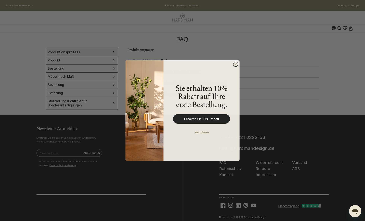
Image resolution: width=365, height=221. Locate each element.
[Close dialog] (235, 64)
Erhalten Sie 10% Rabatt (201, 119)
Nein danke (201, 132)
